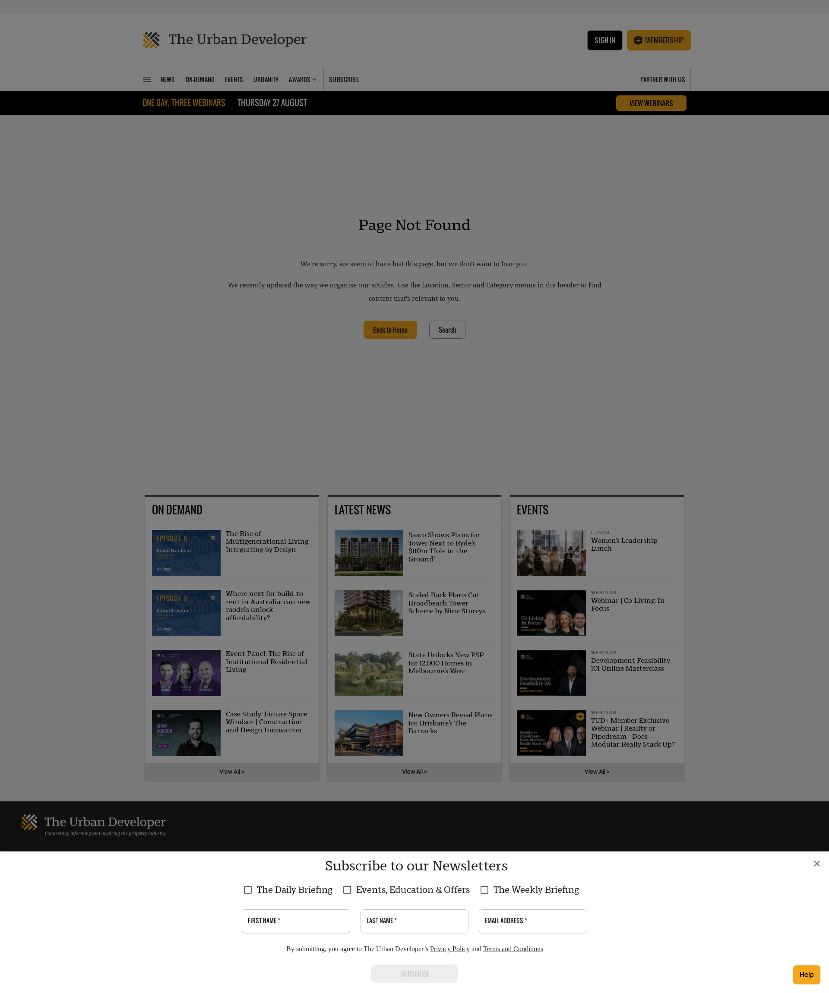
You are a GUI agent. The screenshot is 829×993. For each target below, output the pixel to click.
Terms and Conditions (513, 948)
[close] (817, 863)
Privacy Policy (450, 948)
